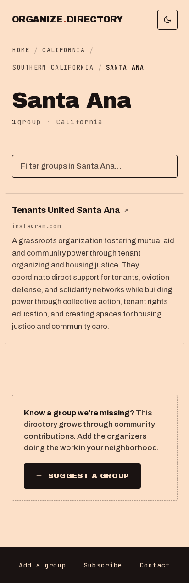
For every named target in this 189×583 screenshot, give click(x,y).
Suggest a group (88, 475)
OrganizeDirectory (67, 19)
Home (20, 50)
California (63, 50)
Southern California (53, 67)
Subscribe (103, 565)
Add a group (42, 565)
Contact (155, 565)
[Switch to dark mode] (167, 20)
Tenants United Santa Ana (70, 210)
